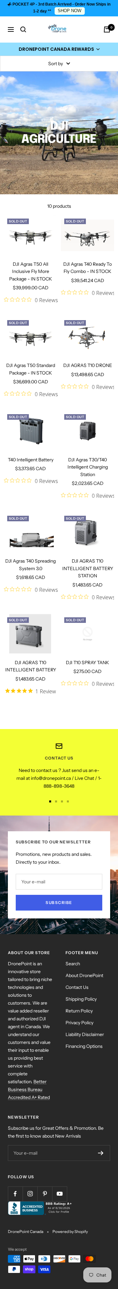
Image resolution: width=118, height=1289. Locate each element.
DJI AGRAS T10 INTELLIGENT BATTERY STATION (87, 568)
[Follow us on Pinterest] (44, 1193)
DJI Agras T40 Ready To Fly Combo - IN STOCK (87, 267)
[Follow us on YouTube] (59, 1193)
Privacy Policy (79, 1023)
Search (73, 964)
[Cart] (107, 29)
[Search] (23, 29)
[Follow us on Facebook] (15, 1193)
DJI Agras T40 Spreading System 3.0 (30, 564)
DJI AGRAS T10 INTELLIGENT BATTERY (30, 666)
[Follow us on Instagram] (30, 1193)
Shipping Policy (81, 999)
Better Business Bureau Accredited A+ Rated (29, 1089)
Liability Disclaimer (85, 1034)
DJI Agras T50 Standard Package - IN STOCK (30, 368)
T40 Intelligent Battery (30, 460)
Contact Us (77, 987)
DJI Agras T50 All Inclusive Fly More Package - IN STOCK (30, 271)
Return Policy (79, 1011)
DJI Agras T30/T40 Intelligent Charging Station (88, 467)
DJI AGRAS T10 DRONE (87, 365)
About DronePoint (84, 975)
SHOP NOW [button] (69, 11)
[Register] (101, 1153)
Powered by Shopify (70, 1231)
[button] (59, 49)
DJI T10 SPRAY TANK (87, 662)
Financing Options (84, 1046)
